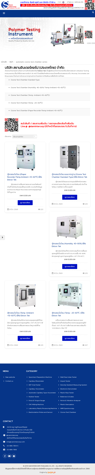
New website (10, 377)
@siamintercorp (12, 435)
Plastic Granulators (67, 404)
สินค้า (11, 62)
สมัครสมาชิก (79, 2)
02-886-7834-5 (12, 446)
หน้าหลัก (4, 62)
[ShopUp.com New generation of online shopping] (51, 472)
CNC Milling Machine (36, 404)
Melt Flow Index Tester (68, 377)
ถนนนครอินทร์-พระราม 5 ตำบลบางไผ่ (17, 430)
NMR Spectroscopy (67, 408)
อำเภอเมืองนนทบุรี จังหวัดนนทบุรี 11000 (19, 432)
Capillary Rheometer (36, 381)
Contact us (9, 381)
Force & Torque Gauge (37, 400)
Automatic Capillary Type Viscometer (42, 392)
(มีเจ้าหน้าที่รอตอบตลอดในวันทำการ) (19, 438)
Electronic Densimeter (68, 389)
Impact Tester (65, 381)
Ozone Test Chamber (68, 412)
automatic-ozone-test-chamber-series (31, 62)
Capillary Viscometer (36, 389)
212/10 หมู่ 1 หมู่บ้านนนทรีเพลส (15, 427)
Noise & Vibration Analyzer (70, 400)
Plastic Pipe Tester (67, 392)
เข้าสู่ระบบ (70, 2)
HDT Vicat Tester (34, 385)
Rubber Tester (34, 396)
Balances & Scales (67, 396)
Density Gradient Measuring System (73, 385)
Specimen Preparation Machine (40, 377)
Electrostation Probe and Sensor (40, 412)
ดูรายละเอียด (25, 202)
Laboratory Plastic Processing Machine (43, 408)
